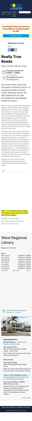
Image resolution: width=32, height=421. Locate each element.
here (23, 159)
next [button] (28, 270)
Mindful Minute (14, 343)
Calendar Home (4, 13)
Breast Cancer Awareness (11, 223)
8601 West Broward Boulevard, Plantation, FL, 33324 (17, 311)
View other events (16, 36)
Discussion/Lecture (14, 221)
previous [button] (5, 270)
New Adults (12, 218)
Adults (17, 218)
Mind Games (8, 360)
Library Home (9, 13)
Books (21, 221)
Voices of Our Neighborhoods (16, 377)
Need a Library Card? (14, 14)
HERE (6, 211)
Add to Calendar (11, 75)
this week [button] (16, 270)
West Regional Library (14, 77)
